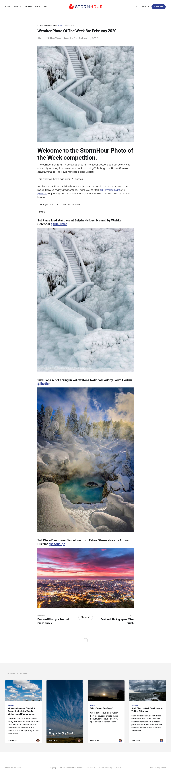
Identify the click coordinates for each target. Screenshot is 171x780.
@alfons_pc (57, 544)
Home (7, 6)
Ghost (163, 768)
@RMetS (42, 193)
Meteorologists (32, 6)
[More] (45, 7)
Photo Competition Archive (71, 768)
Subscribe (158, 6)
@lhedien (43, 384)
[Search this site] (137, 7)
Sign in (145, 6)
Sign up (17, 6)
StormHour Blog (105, 768)
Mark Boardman (47, 25)
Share (84, 617)
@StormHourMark (110, 190)
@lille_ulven (59, 224)
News (59, 25)
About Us (91, 768)
